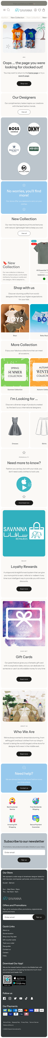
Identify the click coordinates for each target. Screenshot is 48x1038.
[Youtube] (21, 998)
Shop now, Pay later (10, 937)
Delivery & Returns (8, 1025)
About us (6, 930)
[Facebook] (4, 998)
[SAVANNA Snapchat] (32, 998)
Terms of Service (33, 1022)
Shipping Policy (16, 1022)
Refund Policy (7, 1022)
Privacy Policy (24, 1022)
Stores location (8, 933)
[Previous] (4, 3)
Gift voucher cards (9, 940)
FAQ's (5, 956)
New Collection (18, 17)
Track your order (8, 943)
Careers (5, 952)
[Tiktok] (26, 998)
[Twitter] (15, 998)
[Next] (44, 3)
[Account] (35, 10)
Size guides (7, 946)
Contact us (7, 949)
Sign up (24, 860)
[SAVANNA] (23, 10)
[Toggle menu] (4, 10)
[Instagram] (10, 998)
